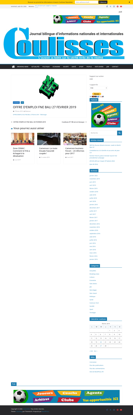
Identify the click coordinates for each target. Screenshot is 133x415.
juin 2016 (93, 243)
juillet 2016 (93, 240)
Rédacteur (28, 111)
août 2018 (93, 195)
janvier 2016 (94, 259)
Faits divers (99, 67)
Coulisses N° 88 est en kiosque (73, 122)
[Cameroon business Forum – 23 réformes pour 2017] (75, 134)
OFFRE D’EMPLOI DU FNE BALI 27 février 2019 (26, 114)
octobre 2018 (94, 192)
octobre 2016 (94, 230)
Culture (92, 277)
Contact (115, 67)
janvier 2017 (94, 221)
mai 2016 (93, 246)
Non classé (93, 293)
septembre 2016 (95, 233)
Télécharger (43, 114)
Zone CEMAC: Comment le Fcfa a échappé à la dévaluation (21, 152)
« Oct (91, 351)
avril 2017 (93, 214)
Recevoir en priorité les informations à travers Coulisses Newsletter (50, 2)
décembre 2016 (95, 224)
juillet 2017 (93, 211)
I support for (94, 85)
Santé (74, 67)
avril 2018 (93, 201)
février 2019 (93, 188)
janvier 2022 (94, 175)
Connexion (93, 362)
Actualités (35, 67)
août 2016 (93, 237)
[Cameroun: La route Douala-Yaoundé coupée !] (48, 134)
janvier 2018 (94, 204)
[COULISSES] (13, 66)
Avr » (95, 351)
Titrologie (93, 312)
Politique (46, 67)
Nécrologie (93, 290)
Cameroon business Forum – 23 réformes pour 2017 (74, 151)
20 (101, 342)
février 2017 (93, 217)
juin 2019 (93, 182)
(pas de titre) (94, 164)
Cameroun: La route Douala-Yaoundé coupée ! (48, 151)
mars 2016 (93, 253)
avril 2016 (93, 250)
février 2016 (93, 256)
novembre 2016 (95, 227)
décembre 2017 (95, 208)
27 (101, 346)
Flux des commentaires (97, 368)
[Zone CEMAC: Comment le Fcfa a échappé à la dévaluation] (22, 134)
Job (108, 67)
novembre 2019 (95, 179)
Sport (81, 67)
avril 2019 (93, 185)
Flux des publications (96, 365)
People (89, 67)
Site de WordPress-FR (96, 372)
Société (66, 67)
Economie (56, 67)
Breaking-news (22, 67)
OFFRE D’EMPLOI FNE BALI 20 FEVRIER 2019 (29, 122)
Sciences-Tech (94, 303)
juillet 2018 (93, 198)
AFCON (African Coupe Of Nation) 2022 (102, 161)
